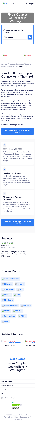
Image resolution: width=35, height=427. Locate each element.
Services (4, 64)
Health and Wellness (16, 64)
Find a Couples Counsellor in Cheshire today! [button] (17, 131)
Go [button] (30, 37)
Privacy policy (17, 419)
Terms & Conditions (11, 417)
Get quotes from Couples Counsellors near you (17, 223)
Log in (31, 4)
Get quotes (17, 359)
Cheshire (14, 66)
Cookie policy (25, 417)
